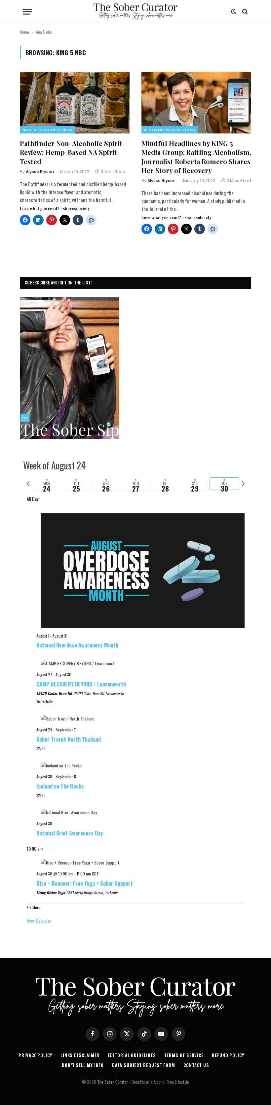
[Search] (244, 11)
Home (24, 32)
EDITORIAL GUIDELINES (132, 1055)
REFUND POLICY (228, 1055)
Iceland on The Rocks (60, 786)
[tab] (47, 483)
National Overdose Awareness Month (77, 645)
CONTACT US (196, 1065)
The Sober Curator (112, 1082)
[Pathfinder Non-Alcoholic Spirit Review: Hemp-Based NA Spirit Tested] (75, 102)
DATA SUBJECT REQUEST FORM (143, 1065)
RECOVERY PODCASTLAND (169, 129)
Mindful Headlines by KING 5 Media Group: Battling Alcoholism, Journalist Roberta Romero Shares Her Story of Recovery (196, 157)
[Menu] (27, 11)
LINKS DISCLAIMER (80, 1055)
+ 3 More (33, 907)
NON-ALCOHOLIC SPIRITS (47, 129)
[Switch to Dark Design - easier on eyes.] (233, 12)
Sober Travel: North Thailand (68, 739)
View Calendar (39, 920)
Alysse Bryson (40, 171)
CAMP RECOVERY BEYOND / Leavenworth (81, 684)
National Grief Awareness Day (69, 833)
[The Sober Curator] (135, 11)
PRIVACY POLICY (35, 1055)
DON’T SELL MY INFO (83, 1065)
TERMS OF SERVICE (184, 1055)
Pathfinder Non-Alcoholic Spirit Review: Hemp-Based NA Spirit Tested (71, 152)
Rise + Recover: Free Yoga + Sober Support (84, 883)
